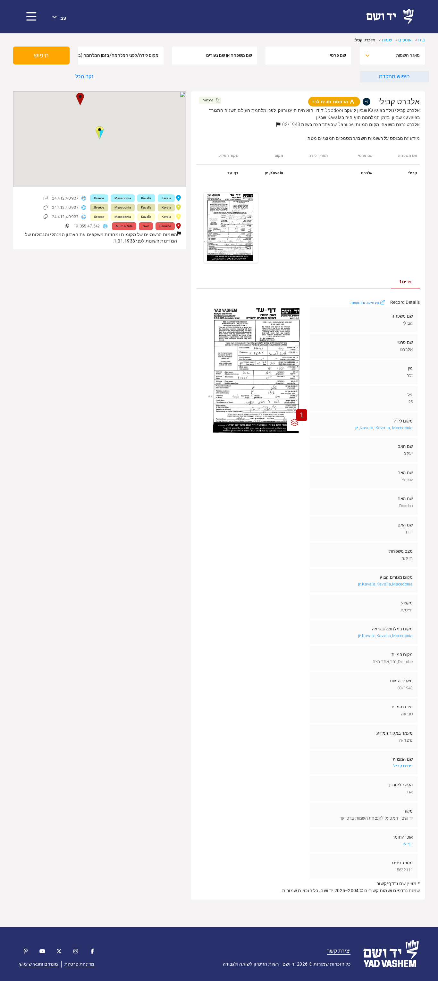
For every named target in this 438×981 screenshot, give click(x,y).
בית (421, 40)
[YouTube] (42, 951)
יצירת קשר (338, 951)
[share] (366, 102)
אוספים (404, 40)
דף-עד (407, 843)
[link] (392, 16)
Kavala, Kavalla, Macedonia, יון (384, 427)
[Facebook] (92, 951)
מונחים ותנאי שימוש (38, 964)
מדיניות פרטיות (79, 964)
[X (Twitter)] (59, 951)
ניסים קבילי (402, 765)
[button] (31, 17)
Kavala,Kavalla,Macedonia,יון (385, 584)
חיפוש (41, 55)
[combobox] (398, 55)
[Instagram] (75, 951)
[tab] (405, 282)
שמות (387, 40)
